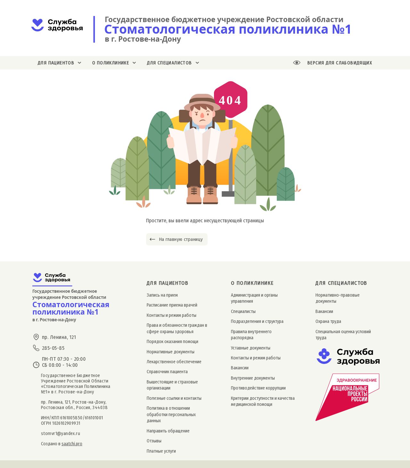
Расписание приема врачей (172, 305)
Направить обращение (168, 431)
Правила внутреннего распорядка (251, 335)
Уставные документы (250, 348)
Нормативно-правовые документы (338, 298)
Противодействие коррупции (258, 388)
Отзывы (154, 441)
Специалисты (243, 311)
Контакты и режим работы (171, 315)
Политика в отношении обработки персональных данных (171, 414)
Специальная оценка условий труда (343, 335)
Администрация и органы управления (254, 298)
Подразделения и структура (257, 321)
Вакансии (240, 368)
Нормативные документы (170, 352)
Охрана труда (328, 321)
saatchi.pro (72, 444)
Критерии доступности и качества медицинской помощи (263, 401)
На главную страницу (181, 239)
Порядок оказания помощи (172, 341)
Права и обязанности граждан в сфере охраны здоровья (177, 328)
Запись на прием (162, 295)
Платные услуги (161, 451)
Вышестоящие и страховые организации (172, 385)
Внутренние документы (253, 378)
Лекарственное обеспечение (174, 362)
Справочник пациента (167, 371)
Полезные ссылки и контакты (174, 398)
